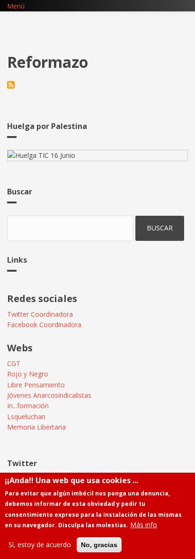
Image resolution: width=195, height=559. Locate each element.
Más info (143, 524)
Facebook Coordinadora (44, 324)
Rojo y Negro (27, 373)
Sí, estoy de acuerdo (40, 544)
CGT (13, 363)
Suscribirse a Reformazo (11, 85)
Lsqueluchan (26, 416)
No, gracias (99, 545)
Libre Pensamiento (36, 384)
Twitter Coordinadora (40, 314)
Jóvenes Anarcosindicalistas (49, 395)
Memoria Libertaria (36, 426)
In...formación (28, 405)
